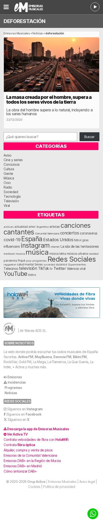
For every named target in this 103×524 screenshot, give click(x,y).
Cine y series (13, 160)
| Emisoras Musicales (51, 482)
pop (29, 260)
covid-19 (12, 239)
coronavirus (88, 233)
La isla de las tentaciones (79, 246)
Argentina (42, 226)
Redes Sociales (71, 259)
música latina (57, 253)
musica (20, 253)
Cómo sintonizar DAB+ (20, 471)
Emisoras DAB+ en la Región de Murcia (32, 461)
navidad (93, 253)
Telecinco (11, 268)
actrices (8, 226)
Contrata (19, 445)
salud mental (25, 264)
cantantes (19, 232)
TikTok (43, 268)
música (37, 252)
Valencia (73, 269)
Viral (7, 205)
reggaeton (10, 264)
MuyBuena (43, 357)
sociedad (49, 264)
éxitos (32, 275)
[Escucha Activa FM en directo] (95, 6)
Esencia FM (62, 357)
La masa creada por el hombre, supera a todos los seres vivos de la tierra (49, 99)
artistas (54, 226)
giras (85, 240)
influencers (12, 246)
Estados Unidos (58, 239)
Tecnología (12, 196)
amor (32, 226)
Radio (8, 187)
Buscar (89, 137)
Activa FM (25, 357)
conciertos (69, 232)
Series (38, 264)
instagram (35, 245)
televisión (28, 268)
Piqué (21, 260)
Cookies (34, 487)
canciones (76, 225)
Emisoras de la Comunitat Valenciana (30, 455)
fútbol (77, 240)
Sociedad (11, 192)
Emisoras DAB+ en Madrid (23, 466)
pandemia (10, 260)
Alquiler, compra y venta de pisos (28, 450)
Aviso (7, 155)
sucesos (61, 264)
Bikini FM (80, 357)
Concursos (12, 164)
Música (9, 178)
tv (51, 269)
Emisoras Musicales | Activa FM (34, 7)
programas (39, 260)
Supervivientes (77, 264)
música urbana (77, 253)
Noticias (37, 33)
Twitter (59, 268)
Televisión (11, 201)
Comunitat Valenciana (47, 233)
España (31, 239)
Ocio (7, 183)
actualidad (21, 226)
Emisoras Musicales (17, 33)
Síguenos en (25, 409)
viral (83, 269)
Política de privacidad (59, 487)
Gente (8, 173)
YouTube (15, 273)
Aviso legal (87, 482)
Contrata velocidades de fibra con (36, 439)
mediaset (9, 253)
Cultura (9, 169)
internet (55, 246)
